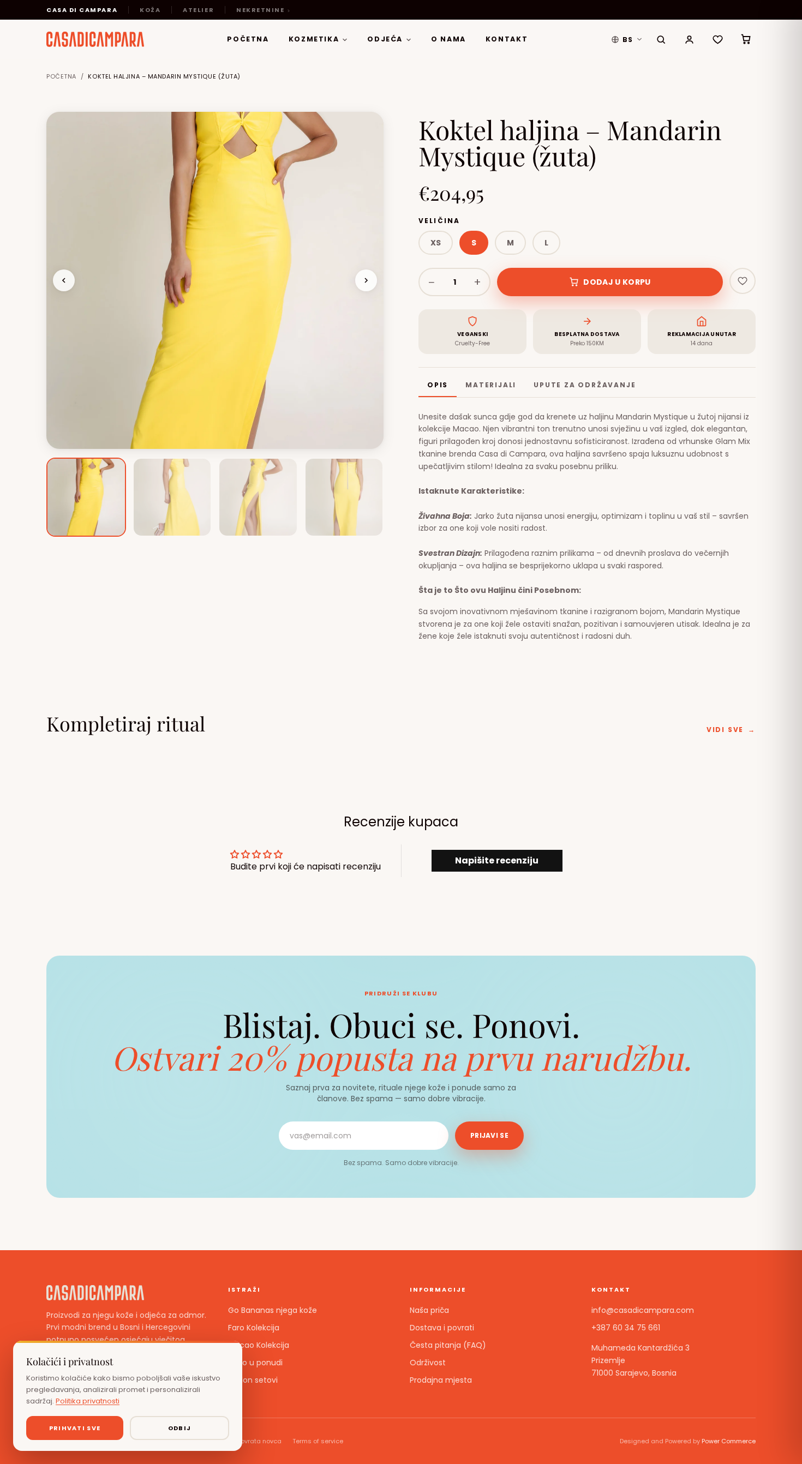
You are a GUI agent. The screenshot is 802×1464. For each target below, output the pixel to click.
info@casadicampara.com (642, 1310)
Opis (437, 385)
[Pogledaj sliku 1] (86, 497)
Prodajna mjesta (441, 1380)
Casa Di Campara (81, 9)
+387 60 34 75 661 (625, 1327)
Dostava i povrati (442, 1327)
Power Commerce (729, 1441)
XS (435, 242)
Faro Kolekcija (253, 1327)
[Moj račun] (689, 39)
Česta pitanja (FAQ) (448, 1345)
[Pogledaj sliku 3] (258, 497)
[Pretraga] (661, 39)
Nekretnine (260, 9)
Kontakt (507, 39)
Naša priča (429, 1310)
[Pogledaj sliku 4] (344, 497)
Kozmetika (314, 39)
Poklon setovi (253, 1380)
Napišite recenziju (496, 860)
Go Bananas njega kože (272, 1310)
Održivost (428, 1362)
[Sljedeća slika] (366, 280)
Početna (247, 39)
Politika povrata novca (247, 1441)
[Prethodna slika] (64, 280)
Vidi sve (731, 729)
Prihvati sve (75, 1428)
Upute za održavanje (585, 385)
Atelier (198, 9)
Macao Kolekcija (258, 1345)
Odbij (179, 1428)
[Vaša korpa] (746, 39)
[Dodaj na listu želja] (742, 281)
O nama (448, 39)
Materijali (490, 385)
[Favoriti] (717, 39)
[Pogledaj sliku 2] (172, 497)
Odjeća (385, 39)
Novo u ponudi (255, 1362)
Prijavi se (489, 1135)
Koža (150, 9)
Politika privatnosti (87, 1401)
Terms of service (317, 1441)
